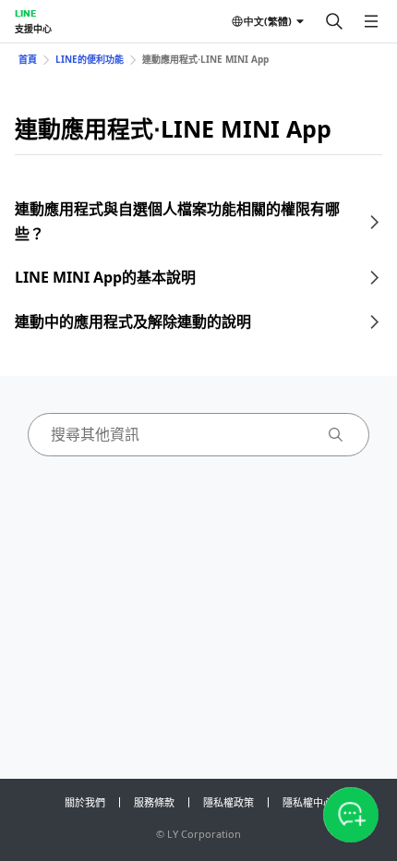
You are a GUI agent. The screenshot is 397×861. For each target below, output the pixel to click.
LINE (25, 12)
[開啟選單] (371, 21)
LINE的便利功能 (89, 59)
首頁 (27, 59)
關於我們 (85, 802)
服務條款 (154, 802)
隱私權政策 (228, 802)
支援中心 (33, 28)
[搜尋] (334, 21)
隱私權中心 (308, 802)
